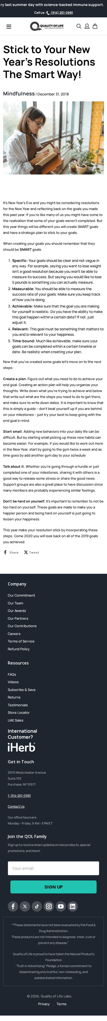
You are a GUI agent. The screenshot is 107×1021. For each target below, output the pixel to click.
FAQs (12, 674)
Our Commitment (21, 595)
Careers (14, 633)
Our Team (15, 603)
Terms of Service (21, 641)
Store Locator (19, 712)
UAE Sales (15, 720)
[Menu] (9, 26)
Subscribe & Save (22, 689)
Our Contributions (22, 626)
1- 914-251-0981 (19, 795)
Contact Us (16, 806)
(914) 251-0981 (61, 12)
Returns (14, 697)
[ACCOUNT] (87, 26)
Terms (61, 1004)
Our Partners (18, 618)
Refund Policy (19, 649)
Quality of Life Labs (56, 996)
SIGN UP (53, 887)
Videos (13, 682)
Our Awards (17, 610)
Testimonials (18, 705)
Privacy (44, 1004)
